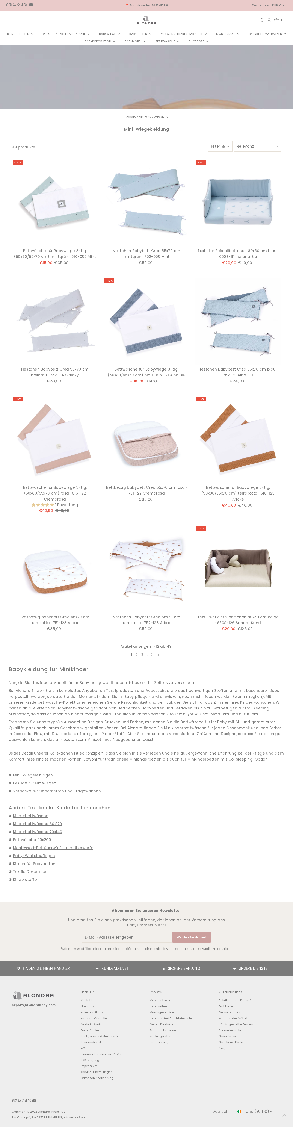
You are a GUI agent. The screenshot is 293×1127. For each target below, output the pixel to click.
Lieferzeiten (158, 1006)
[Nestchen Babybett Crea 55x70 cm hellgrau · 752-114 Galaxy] (55, 321)
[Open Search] (262, 20)
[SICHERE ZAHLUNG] (164, 969)
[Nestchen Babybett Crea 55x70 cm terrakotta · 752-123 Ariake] (146, 569)
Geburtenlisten (229, 1036)
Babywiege (108, 34)
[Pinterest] (18, 5)
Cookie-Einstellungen (97, 1072)
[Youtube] (31, 5)
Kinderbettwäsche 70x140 (37, 831)
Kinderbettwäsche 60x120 (37, 823)
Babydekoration (98, 41)
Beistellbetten (18, 34)
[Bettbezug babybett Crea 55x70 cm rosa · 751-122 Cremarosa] (146, 440)
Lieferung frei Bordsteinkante (171, 1018)
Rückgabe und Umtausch (99, 1036)
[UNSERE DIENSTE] (234, 969)
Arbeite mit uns (92, 1012)
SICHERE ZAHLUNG (184, 968)
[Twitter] (26, 5)
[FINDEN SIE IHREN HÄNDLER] (19, 969)
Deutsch (259, 5)
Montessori (226, 34)
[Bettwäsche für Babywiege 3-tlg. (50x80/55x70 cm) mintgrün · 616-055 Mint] (55, 203)
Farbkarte (226, 1006)
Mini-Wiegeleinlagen (33, 775)
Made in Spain (91, 1024)
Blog (222, 1048)
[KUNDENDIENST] (97, 969)
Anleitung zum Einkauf (235, 1000)
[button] (43, 504)
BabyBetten (138, 34)
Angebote (197, 41)
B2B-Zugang (90, 1060)
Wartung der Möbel (233, 1018)
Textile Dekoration (30, 871)
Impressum (89, 1066)
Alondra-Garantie (94, 1018)
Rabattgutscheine (163, 1030)
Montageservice (162, 1012)
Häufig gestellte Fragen (236, 1024)
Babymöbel (134, 41)
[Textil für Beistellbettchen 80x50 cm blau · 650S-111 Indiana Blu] (238, 203)
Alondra (130, 117)
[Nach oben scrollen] (284, 1115)
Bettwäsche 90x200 (32, 839)
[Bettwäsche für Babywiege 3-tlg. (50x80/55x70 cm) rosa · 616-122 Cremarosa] (55, 440)
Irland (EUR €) (255, 1111)
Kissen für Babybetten (34, 863)
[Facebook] (7, 5)
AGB (84, 1048)
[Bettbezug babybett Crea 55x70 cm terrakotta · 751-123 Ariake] (55, 569)
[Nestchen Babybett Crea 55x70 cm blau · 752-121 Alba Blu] (238, 321)
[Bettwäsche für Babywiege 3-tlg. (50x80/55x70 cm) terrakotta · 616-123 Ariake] (238, 440)
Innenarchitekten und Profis (101, 1054)
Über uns (87, 1006)
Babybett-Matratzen (266, 34)
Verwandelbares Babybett (182, 34)
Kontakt (86, 1000)
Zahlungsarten (160, 1036)
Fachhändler (149, 5)
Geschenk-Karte (231, 1042)
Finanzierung (159, 1042)
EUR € (277, 5)
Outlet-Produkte (162, 1024)
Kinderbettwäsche (30, 815)
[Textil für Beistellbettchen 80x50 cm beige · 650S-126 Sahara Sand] (238, 569)
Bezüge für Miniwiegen (34, 783)
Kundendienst (91, 1042)
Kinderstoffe (25, 879)
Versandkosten (161, 1000)
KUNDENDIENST (115, 968)
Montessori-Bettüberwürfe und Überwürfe (53, 847)
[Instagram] (10, 5)
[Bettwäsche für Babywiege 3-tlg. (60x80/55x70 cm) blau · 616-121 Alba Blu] (146, 321)
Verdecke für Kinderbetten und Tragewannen (57, 791)
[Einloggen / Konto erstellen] (269, 20)
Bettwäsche (166, 41)
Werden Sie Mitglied (191, 937)
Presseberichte (230, 1030)
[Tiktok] (22, 5)
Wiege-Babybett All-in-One (64, 34)
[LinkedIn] (14, 5)
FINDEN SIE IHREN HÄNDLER (46, 968)
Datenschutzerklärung (97, 1078)
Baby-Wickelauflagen (34, 855)
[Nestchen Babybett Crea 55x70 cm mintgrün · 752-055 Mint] (146, 203)
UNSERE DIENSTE (253, 968)
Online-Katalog (230, 1012)
